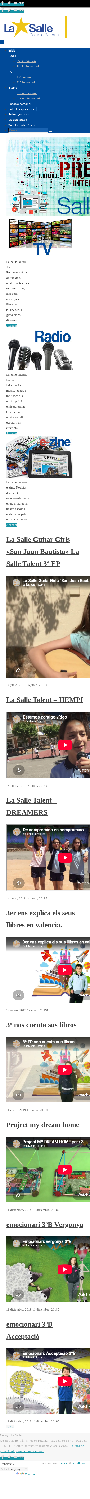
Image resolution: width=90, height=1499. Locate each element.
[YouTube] (16, 4)
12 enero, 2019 (16, 1010)
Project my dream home (42, 1125)
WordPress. (79, 1463)
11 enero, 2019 (16, 1110)
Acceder (11, 325)
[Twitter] (9, 4)
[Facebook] (3, 4)
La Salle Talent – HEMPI (44, 699)
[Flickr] (21, 4)
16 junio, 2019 (16, 685)
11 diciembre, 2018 (19, 1209)
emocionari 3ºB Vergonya (44, 1224)
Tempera (63, 1463)
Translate (30, 1474)
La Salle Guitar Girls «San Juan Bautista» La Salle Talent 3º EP (42, 551)
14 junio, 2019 (16, 785)
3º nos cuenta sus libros (41, 1025)
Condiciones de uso (30, 1451)
